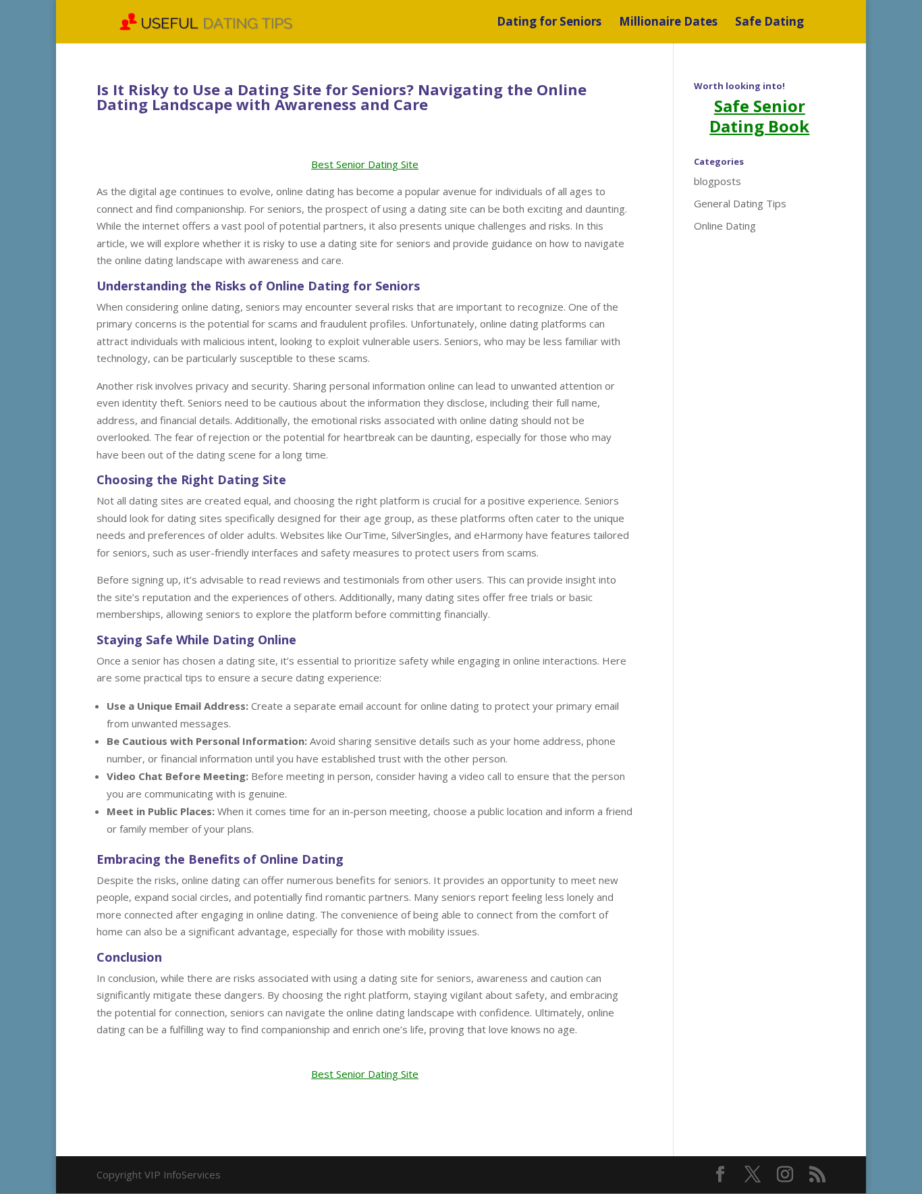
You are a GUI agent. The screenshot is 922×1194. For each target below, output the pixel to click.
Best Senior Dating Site (364, 164)
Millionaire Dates (668, 23)
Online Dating (725, 225)
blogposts (717, 181)
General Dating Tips (740, 203)
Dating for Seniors (549, 23)
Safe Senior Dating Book (759, 116)
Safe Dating (769, 23)
